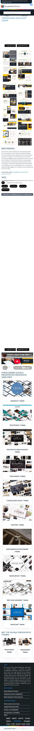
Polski (13, 724)
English (8, 718)
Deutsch (20, 718)
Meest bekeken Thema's (11, 691)
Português (27, 721)
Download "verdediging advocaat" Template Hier (17, 194)
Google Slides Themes (10, 728)
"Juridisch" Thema (17, 401)
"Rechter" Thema (17, 525)
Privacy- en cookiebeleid (11, 710)
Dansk (23, 724)
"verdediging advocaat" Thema (14, 19)
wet (3, 182)
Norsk (28, 724)
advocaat (4, 186)
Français (27, 718)
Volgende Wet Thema (22, 45)
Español (14, 718)
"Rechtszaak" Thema (17, 425)
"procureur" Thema (17, 476)
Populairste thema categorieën (13, 694)
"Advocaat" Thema (17, 625)
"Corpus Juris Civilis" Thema (17, 501)
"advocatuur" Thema (17, 576)
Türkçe (8, 724)
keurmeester (5, 189)
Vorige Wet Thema (10, 45)
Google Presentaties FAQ (11, 707)
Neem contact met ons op (11, 704)
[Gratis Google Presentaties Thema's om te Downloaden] (11, 6)
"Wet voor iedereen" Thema (17, 600)
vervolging (23, 186)
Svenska (18, 724)
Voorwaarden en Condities (12, 712)
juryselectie (13, 186)
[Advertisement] (17, 272)
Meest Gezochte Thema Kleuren (13, 697)
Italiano (8, 721)
